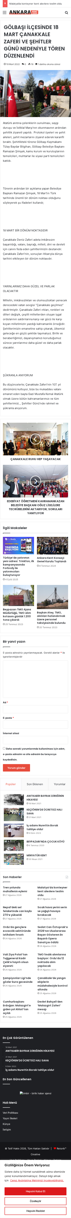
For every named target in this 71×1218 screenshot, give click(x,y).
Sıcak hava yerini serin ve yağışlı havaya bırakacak (52, 911)
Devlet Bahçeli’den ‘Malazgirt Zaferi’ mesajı (50, 1005)
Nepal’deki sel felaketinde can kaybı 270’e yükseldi (17, 911)
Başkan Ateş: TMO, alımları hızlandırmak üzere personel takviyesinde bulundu (51, 618)
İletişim (7, 1129)
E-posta (8, 717)
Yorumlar (60, 784)
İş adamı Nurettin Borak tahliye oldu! (42, 827)
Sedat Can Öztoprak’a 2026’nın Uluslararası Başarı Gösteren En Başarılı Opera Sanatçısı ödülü (53, 934)
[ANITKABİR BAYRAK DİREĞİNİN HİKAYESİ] (14, 799)
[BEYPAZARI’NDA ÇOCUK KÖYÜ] (14, 845)
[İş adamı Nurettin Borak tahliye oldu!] (14, 830)
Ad (5, 702)
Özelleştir (35, 1201)
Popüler (11, 784)
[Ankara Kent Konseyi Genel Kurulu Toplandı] (52, 545)
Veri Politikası (10, 1112)
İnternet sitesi (11, 733)
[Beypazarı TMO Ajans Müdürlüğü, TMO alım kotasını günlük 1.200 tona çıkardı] (18, 595)
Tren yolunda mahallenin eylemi (15, 889)
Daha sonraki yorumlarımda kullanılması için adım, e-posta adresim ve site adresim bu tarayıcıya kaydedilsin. (34, 754)
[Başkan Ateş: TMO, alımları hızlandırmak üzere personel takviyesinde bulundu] (52, 597)
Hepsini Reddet (35, 1210)
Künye (6, 1124)
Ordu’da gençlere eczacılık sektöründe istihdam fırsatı (17, 931)
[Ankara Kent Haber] (23, 12)
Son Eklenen (35, 784)
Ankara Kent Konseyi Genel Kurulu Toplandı (51, 559)
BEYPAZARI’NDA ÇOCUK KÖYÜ (45, 841)
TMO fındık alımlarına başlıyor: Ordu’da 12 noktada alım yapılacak (52, 960)
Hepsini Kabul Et (35, 1191)
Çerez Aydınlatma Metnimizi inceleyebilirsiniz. (37, 1180)
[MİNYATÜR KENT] (14, 859)
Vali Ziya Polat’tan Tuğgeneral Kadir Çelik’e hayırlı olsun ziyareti (15, 960)
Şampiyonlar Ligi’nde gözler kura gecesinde (18, 980)
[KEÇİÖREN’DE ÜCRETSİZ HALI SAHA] (14, 814)
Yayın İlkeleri (10, 1118)
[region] (35, 1189)
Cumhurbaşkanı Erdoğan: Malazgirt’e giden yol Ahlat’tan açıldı (17, 1007)
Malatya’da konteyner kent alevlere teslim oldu (35, 3)
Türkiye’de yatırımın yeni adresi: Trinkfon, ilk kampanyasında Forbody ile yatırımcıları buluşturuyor (18, 566)
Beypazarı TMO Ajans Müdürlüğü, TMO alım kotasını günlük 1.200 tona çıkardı (17, 615)
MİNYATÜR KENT (37, 855)
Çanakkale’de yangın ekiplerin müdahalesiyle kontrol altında (53, 983)
